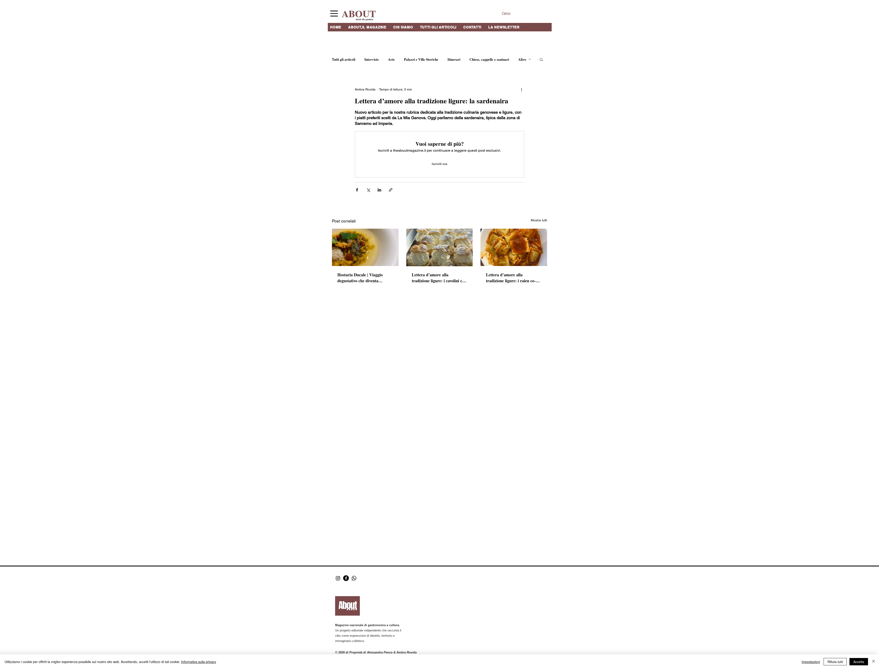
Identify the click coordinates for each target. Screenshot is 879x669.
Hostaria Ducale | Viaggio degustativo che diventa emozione (360, 278)
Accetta (858, 661)
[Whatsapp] (354, 578)
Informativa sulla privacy (198, 661)
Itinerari (454, 59)
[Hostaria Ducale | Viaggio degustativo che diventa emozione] (365, 247)
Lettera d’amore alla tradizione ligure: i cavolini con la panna (439, 278)
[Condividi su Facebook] (357, 190)
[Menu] (334, 13)
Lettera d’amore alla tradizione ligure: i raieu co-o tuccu (512, 278)
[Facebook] (346, 578)
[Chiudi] (873, 661)
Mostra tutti (539, 220)
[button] (541, 59)
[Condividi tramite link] (390, 190)
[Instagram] (338, 578)
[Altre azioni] (521, 89)
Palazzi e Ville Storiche (421, 59)
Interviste (371, 59)
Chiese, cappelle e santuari (489, 59)
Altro (522, 59)
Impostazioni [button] (811, 661)
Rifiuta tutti (835, 661)
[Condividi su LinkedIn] (379, 190)
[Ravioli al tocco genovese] (513, 247)
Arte (391, 59)
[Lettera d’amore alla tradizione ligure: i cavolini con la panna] (439, 247)
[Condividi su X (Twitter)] (368, 190)
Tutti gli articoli (343, 59)
